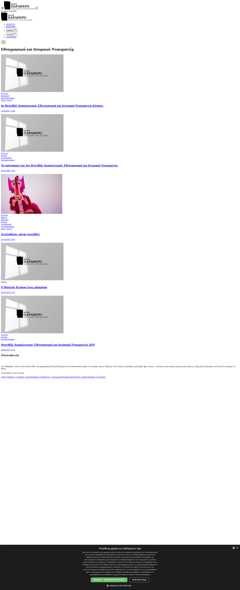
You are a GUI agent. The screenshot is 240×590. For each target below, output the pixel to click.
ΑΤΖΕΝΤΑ (10, 24)
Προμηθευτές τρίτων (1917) (117, 562)
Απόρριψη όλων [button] (139, 580)
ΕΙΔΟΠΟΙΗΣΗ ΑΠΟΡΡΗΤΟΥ (38, 377)
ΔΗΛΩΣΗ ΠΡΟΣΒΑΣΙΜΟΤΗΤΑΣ (66, 377)
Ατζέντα (4, 93)
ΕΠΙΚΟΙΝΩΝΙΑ (88, 377)
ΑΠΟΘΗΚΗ (11, 37)
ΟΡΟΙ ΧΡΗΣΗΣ (8, 377)
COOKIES (20, 377)
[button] (120, 585)
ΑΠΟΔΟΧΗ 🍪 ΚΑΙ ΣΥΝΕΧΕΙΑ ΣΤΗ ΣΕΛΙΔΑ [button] (109, 580)
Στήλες (3, 282)
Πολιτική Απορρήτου (142, 574)
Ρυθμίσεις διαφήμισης (124, 572)
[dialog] (120, 567)
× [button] (237, 548)
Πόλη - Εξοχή (6, 100)
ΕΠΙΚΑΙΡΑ (11, 26)
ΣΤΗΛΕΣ (10, 35)
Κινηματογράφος (7, 98)
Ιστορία (4, 155)
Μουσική (4, 220)
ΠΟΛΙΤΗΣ (101, 377)
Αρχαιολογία (6, 158)
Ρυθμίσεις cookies (127, 574)
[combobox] (233, 548)
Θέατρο (4, 218)
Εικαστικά (5, 96)
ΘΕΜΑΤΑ (10, 30)
